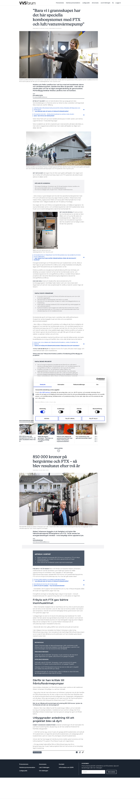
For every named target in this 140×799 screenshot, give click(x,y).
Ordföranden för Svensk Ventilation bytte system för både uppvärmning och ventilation (57, 109)
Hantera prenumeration (73, 3)
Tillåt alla (93, 418)
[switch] (61, 412)
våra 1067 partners (44, 392)
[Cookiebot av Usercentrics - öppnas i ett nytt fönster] (97, 379)
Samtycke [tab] (42, 384)
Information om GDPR (66, 767)
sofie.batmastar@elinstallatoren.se (41, 542)
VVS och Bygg (37, 752)
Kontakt (61, 764)
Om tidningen (43, 770)
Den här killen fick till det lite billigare (49, 584)
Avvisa (46, 418)
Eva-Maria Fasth (38, 95)
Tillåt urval (70, 418)
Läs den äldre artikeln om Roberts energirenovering (51, 580)
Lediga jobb (86, 3)
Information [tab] (61, 384)
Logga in (118, 3)
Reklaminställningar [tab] (79, 384)
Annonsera (95, 3)
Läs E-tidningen (105, 3)
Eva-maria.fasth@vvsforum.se (40, 97)
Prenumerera (60, 3)
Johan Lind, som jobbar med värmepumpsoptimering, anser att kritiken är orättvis (57, 344)
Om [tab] (97, 384)
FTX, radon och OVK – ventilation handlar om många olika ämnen (54, 115)
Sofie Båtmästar (38, 540)
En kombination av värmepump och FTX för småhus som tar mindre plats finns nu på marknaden (57, 257)
